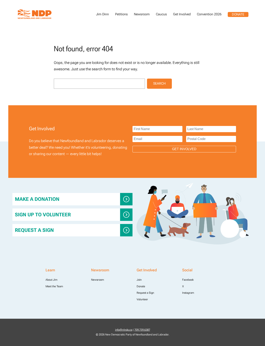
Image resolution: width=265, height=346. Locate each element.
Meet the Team (54, 286)
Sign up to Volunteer (43, 215)
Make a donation (37, 199)
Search (159, 83)
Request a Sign (34, 230)
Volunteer (142, 299)
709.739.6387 (142, 329)
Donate (238, 14)
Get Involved (184, 149)
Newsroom (97, 279)
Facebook (188, 279)
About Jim (51, 279)
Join (139, 279)
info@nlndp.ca (123, 329)
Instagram (188, 292)
